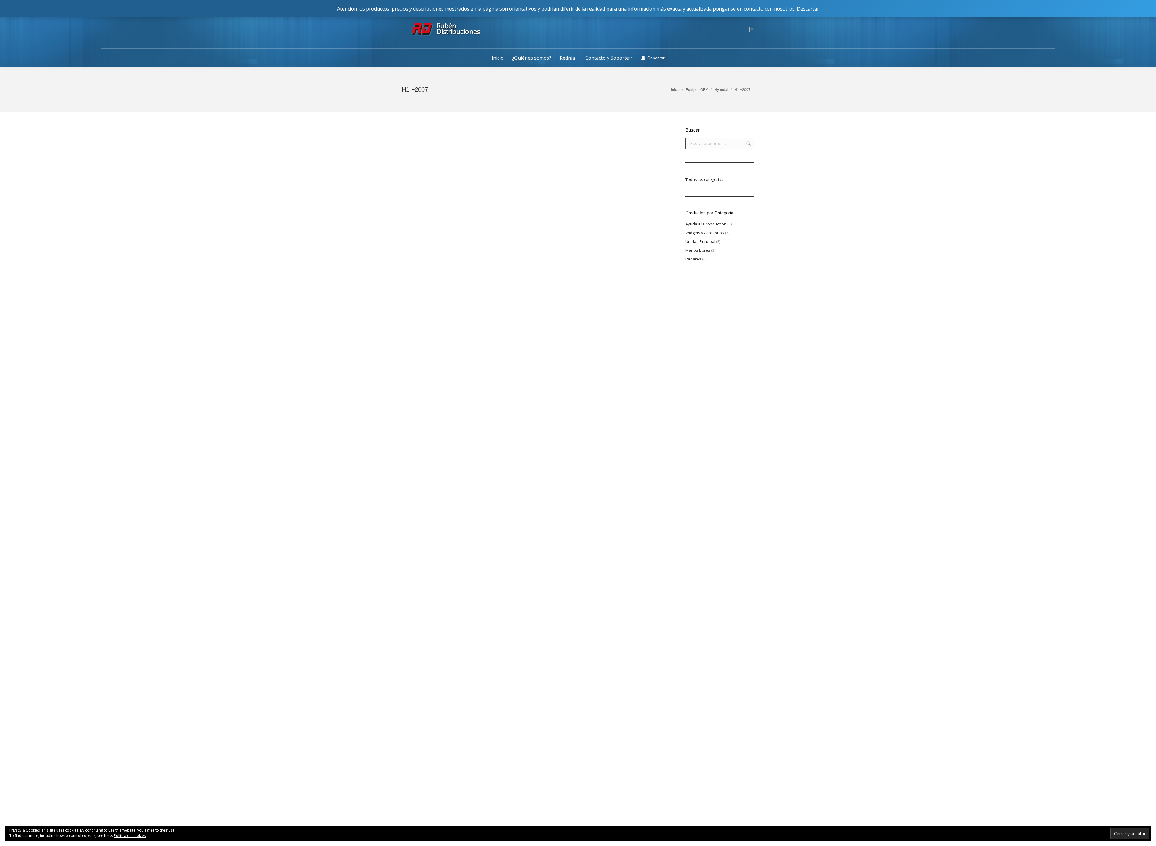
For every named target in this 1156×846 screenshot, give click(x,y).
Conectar (656, 57)
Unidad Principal (700, 241)
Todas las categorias (704, 179)
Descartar (808, 8)
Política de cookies (130, 835)
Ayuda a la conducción (705, 224)
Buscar (748, 143)
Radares (693, 259)
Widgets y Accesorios (704, 232)
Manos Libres (697, 250)
